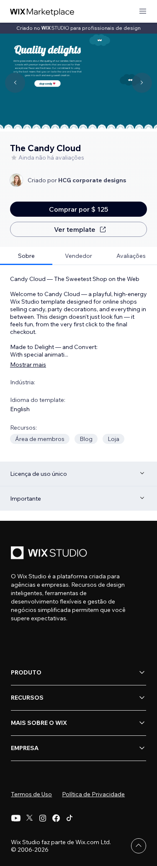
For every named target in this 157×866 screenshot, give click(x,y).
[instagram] (43, 818)
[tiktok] (69, 818)
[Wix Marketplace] (42, 11)
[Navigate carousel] (15, 83)
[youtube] (16, 818)
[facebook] (56, 818)
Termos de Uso (31, 794)
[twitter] (29, 818)
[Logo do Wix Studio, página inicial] (50, 553)
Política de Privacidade (93, 794)
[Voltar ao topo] (138, 845)
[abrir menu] (143, 11)
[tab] (26, 256)
